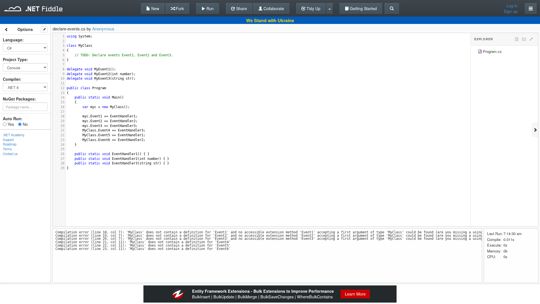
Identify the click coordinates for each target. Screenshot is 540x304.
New (154, 8)
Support (8, 139)
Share (241, 8)
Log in (512, 5)
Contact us (10, 153)
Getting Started (363, 8)
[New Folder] (524, 39)
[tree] (504, 52)
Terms (7, 149)
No (25, 124)
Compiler (11, 79)
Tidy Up (312, 8)
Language (12, 40)
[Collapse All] (531, 39)
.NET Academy (13, 135)
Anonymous (103, 29)
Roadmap (9, 144)
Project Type (15, 59)
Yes (10, 124)
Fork (179, 8)
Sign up (511, 11)
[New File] (516, 39)
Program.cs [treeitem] (492, 51)
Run (209, 8)
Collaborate (273, 8)
